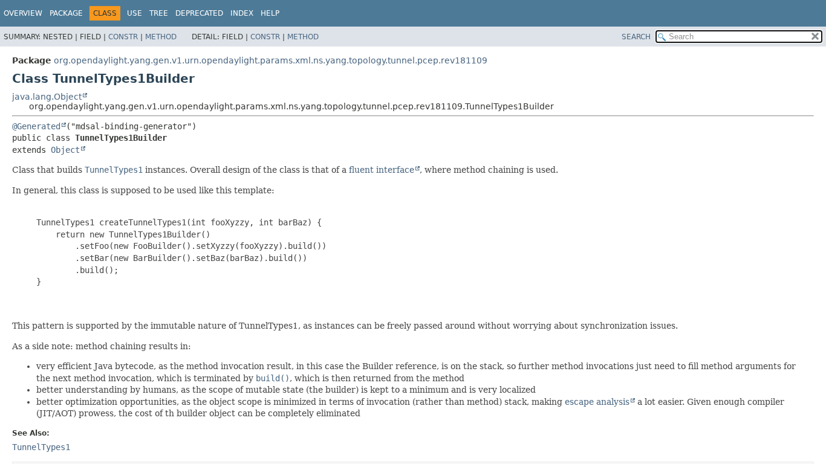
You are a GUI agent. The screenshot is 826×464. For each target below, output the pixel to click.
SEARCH (636, 37)
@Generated (36, 126)
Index (241, 13)
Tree (158, 13)
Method (161, 37)
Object (65, 150)
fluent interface (381, 170)
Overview (23, 13)
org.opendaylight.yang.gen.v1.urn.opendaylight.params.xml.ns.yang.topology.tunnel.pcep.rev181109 (270, 60)
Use (134, 13)
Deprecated (199, 13)
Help (270, 13)
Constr (123, 37)
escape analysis (597, 402)
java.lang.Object (47, 97)
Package (66, 13)
